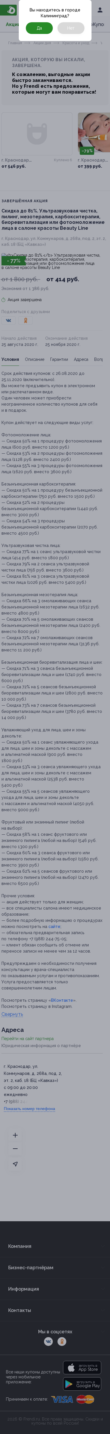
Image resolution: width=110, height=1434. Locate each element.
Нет (71, 28)
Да (39, 28)
